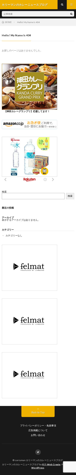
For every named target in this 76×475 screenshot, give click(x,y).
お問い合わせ (38, 435)
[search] (71, 14)
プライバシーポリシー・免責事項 (38, 425)
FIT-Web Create (51, 464)
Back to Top (38, 412)
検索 (4, 191)
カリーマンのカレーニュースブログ (44, 460)
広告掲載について (38, 430)
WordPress (37, 467)
